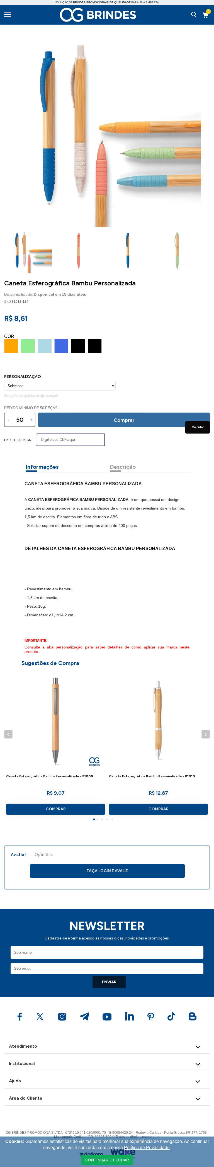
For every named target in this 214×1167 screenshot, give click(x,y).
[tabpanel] (56, 745)
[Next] (205, 734)
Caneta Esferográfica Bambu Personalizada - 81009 (49, 776)
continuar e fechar (107, 1160)
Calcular (198, 427)
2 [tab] (98, 820)
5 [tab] (113, 820)
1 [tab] (94, 820)
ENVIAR (109, 982)
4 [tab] (108, 820)
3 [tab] (103, 820)
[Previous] (8, 734)
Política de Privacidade (147, 1147)
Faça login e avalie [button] (107, 870)
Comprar (56, 809)
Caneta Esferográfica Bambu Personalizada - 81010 (152, 776)
